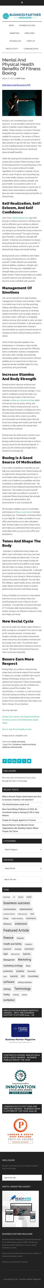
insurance (7, 949)
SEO (23, 976)
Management (9, 960)
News (28, 966)
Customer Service (9, 914)
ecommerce (31, 918)
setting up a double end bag (22, 400)
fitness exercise (22, 512)
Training (16, 995)
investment (29, 949)
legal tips (26, 954)
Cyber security (22, 914)
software (8, 982)
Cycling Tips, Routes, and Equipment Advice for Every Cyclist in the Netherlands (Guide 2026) (20, 719)
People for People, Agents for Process (19, 820)
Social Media (33, 976)
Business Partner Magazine (22, 15)
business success (16, 903)
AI (14, 897)
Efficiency (7, 924)
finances (20, 938)
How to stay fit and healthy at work (17, 729)
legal (5, 954)
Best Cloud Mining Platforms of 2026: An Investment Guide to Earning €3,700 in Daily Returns (20, 812)
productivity (8, 971)
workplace (9, 1000)
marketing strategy (13, 965)
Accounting (6, 897)
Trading (6, 995)
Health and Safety (18, 742)
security (14, 976)
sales (5, 976)
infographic (28, 944)
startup (7, 989)
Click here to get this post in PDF (16, 85)
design (5, 918)
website (24, 995)
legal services (15, 954)
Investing (18, 949)
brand (29, 897)
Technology (22, 989)
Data (32, 914)
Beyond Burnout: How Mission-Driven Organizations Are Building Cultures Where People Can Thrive (20, 828)
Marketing (24, 959)
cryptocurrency (26, 909)
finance (8, 937)
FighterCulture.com (20, 218)
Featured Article (16, 930)
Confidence (16, 744)
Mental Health (16, 747)
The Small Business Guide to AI (15, 804)
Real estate (31, 971)
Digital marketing (17, 918)
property (20, 971)
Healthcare (6, 747)
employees (21, 923)
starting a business (24, 982)
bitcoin (20, 897)
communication (9, 909)
